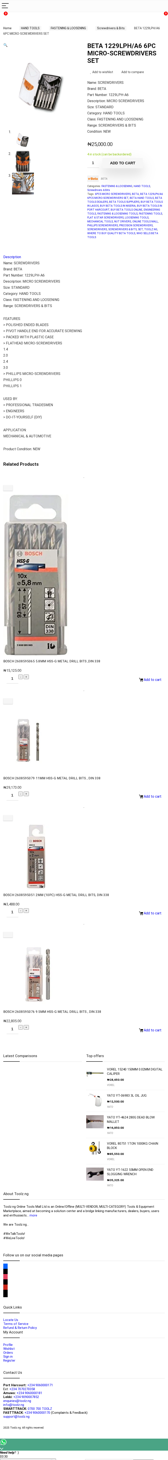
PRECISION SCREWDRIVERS (136, 225)
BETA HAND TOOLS (142, 197)
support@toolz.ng (16, 1417)
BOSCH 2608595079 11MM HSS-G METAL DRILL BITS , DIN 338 (52, 778)
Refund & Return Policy (20, 1328)
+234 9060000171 (40, 1385)
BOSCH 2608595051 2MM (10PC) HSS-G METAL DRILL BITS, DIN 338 (56, 895)
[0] (162, 16)
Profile (8, 1345)
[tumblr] (5, 1295)
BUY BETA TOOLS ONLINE (126, 209)
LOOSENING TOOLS (137, 217)
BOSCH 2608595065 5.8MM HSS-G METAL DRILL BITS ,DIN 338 (51, 661)
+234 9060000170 (37, 1413)
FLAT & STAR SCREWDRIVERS (105, 217)
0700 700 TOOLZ (40, 1409)
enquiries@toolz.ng (17, 1401)
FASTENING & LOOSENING (68, 28)
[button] (5, 45)
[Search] (161, 6)
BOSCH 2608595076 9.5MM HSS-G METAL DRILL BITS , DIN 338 (52, 1012)
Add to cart (122, 163)
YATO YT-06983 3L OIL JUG (127, 1096)
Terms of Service (15, 1324)
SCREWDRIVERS (97, 229)
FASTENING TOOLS (150, 213)
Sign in (8, 1357)
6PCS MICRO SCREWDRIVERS (113, 194)
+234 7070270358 (22, 1389)
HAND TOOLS (30, 28)
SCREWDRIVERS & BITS (122, 229)
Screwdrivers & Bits (111, 28)
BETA (104, 178)
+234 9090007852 (26, 1397)
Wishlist (9, 1349)
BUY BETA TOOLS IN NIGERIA (118, 205)
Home (7, 28)
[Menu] (5, 6)
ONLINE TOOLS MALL (145, 221)
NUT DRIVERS (122, 221)
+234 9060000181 (29, 1393)
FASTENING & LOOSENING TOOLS (117, 213)
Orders (8, 1353)
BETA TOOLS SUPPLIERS (124, 201)
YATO (110, 1106)
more (33, 1215)
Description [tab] (12, 257)
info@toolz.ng (13, 1405)
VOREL (111, 1085)
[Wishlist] (54, 16)
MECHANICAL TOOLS (100, 221)
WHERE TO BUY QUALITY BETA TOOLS (111, 233)
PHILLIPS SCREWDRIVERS (102, 225)
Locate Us (10, 1320)
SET (140, 229)
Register (9, 1360)
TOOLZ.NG (150, 229)
